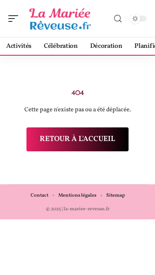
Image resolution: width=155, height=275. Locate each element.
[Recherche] (118, 18)
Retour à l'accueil (77, 139)
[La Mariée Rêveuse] (59, 18)
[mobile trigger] (15, 18)
